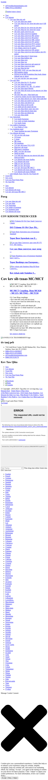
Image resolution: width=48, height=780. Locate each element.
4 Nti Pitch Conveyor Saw (10, 393)
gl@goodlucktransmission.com (16, 6)
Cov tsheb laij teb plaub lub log (25, 107)
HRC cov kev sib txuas (22, 151)
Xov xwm (9, 178)
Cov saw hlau (15, 80)
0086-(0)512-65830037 (13, 8)
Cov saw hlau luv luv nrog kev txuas (27, 30)
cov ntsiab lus (20, 334)
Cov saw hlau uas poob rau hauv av (27, 101)
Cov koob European (21, 119)
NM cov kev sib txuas (22, 164)
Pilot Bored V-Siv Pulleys (29, 395)
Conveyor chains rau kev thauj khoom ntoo (29, 97)
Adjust (15, 778)
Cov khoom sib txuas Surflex (24, 159)
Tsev (7, 15)
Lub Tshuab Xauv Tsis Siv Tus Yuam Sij (24, 174)
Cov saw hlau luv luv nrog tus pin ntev (28, 28)
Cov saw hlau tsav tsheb (22, 21)
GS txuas (17, 137)
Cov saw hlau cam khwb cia (24, 103)
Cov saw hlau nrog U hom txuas (25, 56)
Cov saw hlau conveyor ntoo (24, 66)
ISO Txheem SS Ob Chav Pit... (24, 227)
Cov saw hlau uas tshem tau (24, 113)
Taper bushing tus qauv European (26, 131)
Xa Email (4, 403)
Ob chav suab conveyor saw (24, 32)
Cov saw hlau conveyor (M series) (26, 38)
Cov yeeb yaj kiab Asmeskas (24, 121)
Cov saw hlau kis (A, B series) (25, 82)
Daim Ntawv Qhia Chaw (20, 391)
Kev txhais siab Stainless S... (23, 273)
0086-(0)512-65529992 (13, 353)
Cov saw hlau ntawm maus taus (25, 111)
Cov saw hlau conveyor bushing (25, 34)
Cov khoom (9, 17)
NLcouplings (19, 143)
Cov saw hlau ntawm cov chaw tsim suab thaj (30, 99)
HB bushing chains (21, 72)
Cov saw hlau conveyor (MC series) (27, 40)
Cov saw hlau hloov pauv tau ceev (26, 109)
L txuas (16, 139)
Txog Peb (8, 176)
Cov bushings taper (16, 129)
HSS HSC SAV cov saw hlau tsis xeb (27, 70)
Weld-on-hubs (19, 153)
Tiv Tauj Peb (9, 182)
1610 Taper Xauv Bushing (29, 393)
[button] (24, 728)
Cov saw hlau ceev (21, 60)
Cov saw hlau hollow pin (23, 58)
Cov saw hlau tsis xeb (17, 19)
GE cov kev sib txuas (21, 135)
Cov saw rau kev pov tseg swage (26, 78)
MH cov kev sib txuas (22, 166)
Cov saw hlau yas (20, 62)
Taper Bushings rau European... (24, 262)
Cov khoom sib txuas (17, 133)
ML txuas (17, 141)
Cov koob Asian (20, 123)
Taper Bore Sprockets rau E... (23, 238)
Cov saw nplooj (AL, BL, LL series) (27, 86)
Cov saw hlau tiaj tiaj (21, 68)
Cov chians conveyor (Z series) (25, 48)
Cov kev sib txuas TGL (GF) (24, 145)
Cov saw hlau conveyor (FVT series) (27, 44)
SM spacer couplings (21, 149)
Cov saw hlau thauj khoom (23, 88)
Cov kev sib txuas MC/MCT (24, 168)
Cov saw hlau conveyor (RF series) (26, 36)
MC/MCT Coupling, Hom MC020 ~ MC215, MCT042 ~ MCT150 (25, 291)
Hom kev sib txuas (20, 147)
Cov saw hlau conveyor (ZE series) (26, 50)
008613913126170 (12, 357)
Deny (9, 778)
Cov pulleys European (18, 125)
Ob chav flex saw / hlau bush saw (26, 95)
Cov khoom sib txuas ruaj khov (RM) (27, 170)
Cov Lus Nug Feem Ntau (14, 180)
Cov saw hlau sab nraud (22, 84)
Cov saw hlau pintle (21, 115)
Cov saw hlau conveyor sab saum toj (27, 64)
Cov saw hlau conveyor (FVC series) (27, 46)
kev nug (13, 334)
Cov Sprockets (15, 117)
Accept (4, 778)
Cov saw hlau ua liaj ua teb (23, 105)
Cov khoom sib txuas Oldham (24, 172)
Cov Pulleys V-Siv (20, 127)
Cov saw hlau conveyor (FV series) (26, 42)
